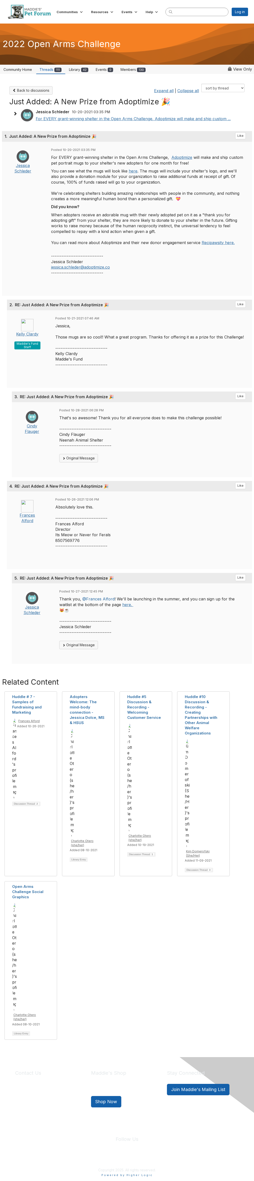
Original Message (80, 458)
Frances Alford (29, 721)
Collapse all (188, 90)
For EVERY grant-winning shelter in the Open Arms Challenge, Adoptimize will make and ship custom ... (133, 118)
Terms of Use (137, 1158)
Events (103, 69)
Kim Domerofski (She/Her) (198, 853)
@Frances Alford (98, 598)
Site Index (88, 1158)
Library (78, 69)
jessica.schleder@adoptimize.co (80, 267)
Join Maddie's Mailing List (198, 1089)
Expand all (164, 90)
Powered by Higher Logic (127, 1175)
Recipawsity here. (218, 242)
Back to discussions (32, 90)
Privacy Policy (112, 1158)
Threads (49, 69)
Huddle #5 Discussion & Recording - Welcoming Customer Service (144, 707)
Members (132, 69)
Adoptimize (181, 157)
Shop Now (106, 1101)
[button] (70, 12)
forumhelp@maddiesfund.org (50, 1098)
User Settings (163, 1158)
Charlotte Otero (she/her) (82, 843)
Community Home (17, 69)
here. (127, 604)
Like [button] (240, 136)
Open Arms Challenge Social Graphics (27, 891)
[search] (170, 12)
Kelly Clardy (27, 334)
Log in (240, 12)
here (133, 171)
